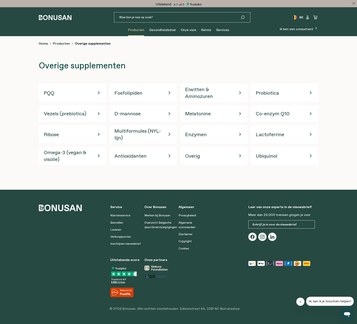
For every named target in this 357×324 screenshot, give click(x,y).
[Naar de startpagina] (55, 17)
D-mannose (127, 113)
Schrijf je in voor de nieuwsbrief (274, 224)
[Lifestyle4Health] (159, 276)
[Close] (353, 3)
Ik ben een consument (297, 29)
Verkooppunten (120, 237)
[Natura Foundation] (156, 268)
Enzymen (196, 134)
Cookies (183, 248)
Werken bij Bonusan (157, 215)
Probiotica (267, 92)
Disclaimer (185, 234)
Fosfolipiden (128, 92)
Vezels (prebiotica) (65, 113)
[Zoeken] (245, 17)
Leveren (115, 230)
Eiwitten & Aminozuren (199, 93)
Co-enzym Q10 (273, 113)
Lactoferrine (270, 134)
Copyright (185, 241)
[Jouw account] (307, 17)
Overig (192, 155)
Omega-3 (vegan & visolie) (65, 156)
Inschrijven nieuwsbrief (125, 244)
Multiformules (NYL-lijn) (137, 134)
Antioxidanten (130, 155)
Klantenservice (120, 215)
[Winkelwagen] (315, 17)
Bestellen (116, 222)
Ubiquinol (266, 155)
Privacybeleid (187, 215)
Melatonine (198, 113)
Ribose (51, 134)
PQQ (49, 92)
